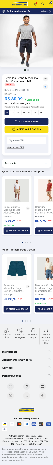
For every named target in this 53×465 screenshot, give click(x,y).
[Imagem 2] (28, 70)
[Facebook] (26, 386)
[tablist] (26, 241)
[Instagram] (10, 386)
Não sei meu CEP (15, 147)
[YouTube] (42, 386)
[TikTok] (42, 395)
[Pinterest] (10, 395)
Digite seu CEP (16, 140)
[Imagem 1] (25, 70)
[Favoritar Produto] (45, 79)
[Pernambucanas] (20, 4)
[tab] (22, 242)
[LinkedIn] (26, 395)
